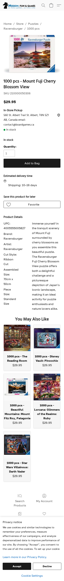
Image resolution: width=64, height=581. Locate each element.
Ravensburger (13, 28)
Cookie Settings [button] (32, 575)
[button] (20, 5)
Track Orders (19, 519)
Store (19, 23)
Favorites (44, 519)
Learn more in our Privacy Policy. (25, 557)
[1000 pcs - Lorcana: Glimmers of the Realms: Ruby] (47, 387)
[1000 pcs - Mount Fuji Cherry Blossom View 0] (32, 54)
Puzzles (33, 23)
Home (8, 23)
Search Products (20, 503)
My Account (44, 501)
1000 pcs (33, 28)
